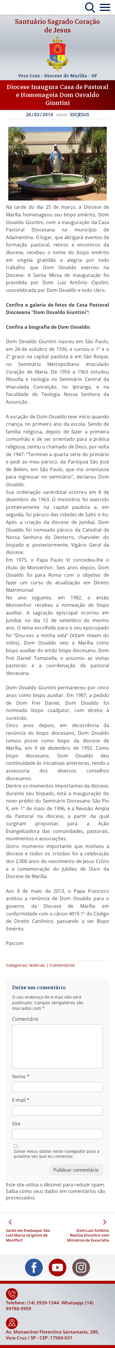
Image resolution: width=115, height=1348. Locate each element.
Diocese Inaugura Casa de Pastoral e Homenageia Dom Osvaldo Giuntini (58, 95)
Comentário (25, 1019)
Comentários (62, 965)
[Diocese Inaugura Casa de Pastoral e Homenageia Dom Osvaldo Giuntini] (57, 163)
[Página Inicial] (57, 70)
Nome (20, 1076)
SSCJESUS (79, 114)
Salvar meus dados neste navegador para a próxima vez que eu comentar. (56, 1154)
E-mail (20, 1100)
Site (16, 1123)
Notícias (37, 965)
